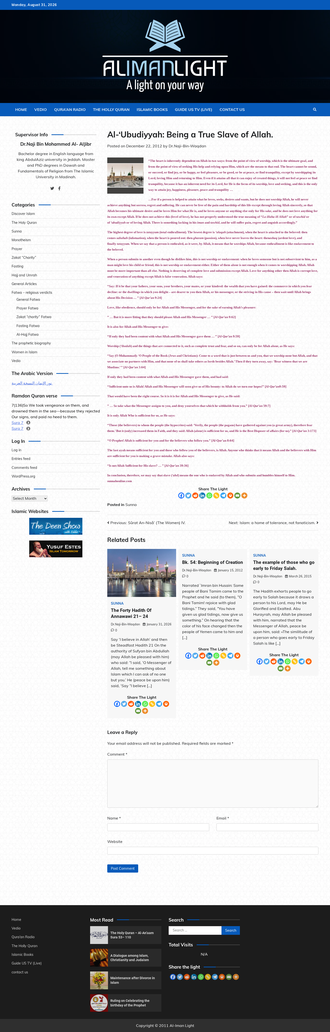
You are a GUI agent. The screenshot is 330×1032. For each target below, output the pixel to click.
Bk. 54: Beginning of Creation (212, 562)
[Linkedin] (202, 495)
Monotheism (21, 240)
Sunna (131, 504)
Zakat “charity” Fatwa (33, 317)
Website (114, 841)
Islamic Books (152, 109)
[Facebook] (181, 495)
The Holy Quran (24, 222)
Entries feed (21, 459)
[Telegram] (223, 495)
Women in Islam (24, 352)
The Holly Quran (111, 109)
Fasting (17, 266)
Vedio (40, 109)
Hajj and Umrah (24, 275)
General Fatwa (28, 299)
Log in (16, 450)
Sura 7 (17, 422)
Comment (117, 754)
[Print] (230, 495)
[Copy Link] (216, 495)
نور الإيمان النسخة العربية (32, 383)
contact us (232, 109)
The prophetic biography (31, 343)
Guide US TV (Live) (193, 109)
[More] (244, 495)
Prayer (17, 249)
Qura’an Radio (70, 109)
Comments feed (24, 467)
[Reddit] (195, 495)
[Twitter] (188, 495)
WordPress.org (23, 476)
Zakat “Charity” (24, 258)
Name (114, 818)
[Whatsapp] (209, 495)
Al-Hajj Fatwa (27, 335)
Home (21, 109)
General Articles (24, 284)
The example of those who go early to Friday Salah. (284, 565)
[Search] (314, 109)
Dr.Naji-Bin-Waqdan (187, 146)
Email (222, 818)
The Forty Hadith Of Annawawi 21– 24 (131, 613)
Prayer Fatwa (27, 308)
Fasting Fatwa (28, 326)
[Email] (237, 495)
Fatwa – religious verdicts (32, 293)
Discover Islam (23, 214)
